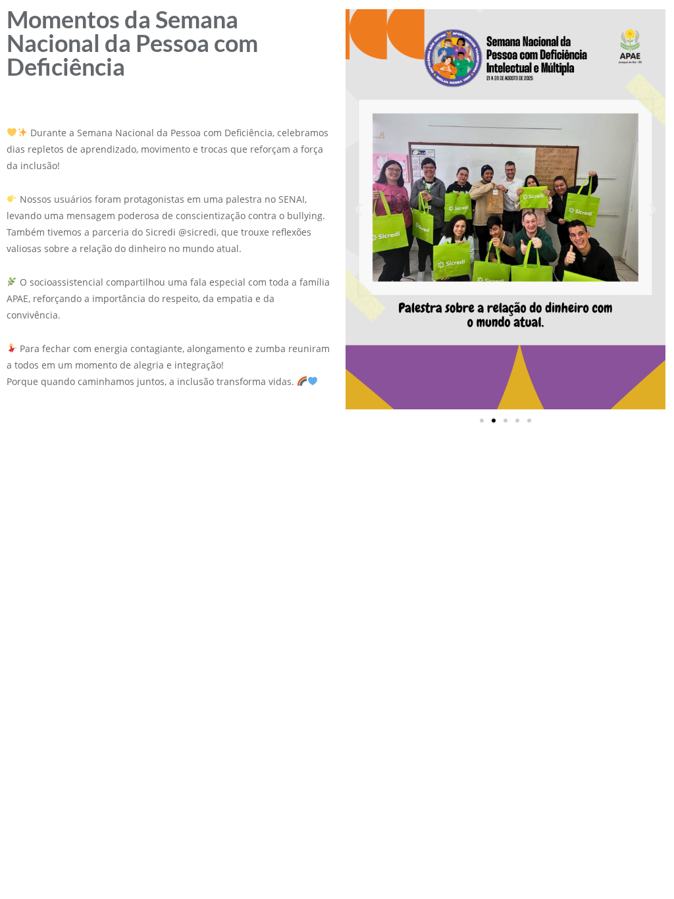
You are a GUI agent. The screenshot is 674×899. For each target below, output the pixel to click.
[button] (358, 209)
